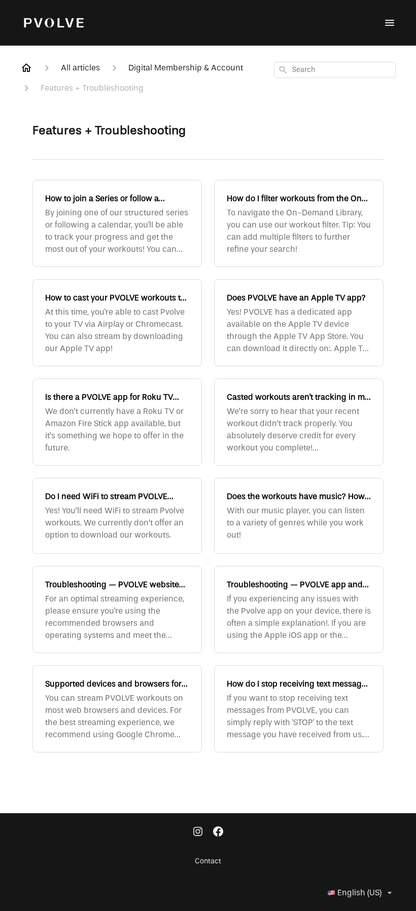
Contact (208, 861)
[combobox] (335, 70)
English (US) (359, 892)
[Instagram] (198, 832)
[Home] (26, 68)
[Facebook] (218, 832)
